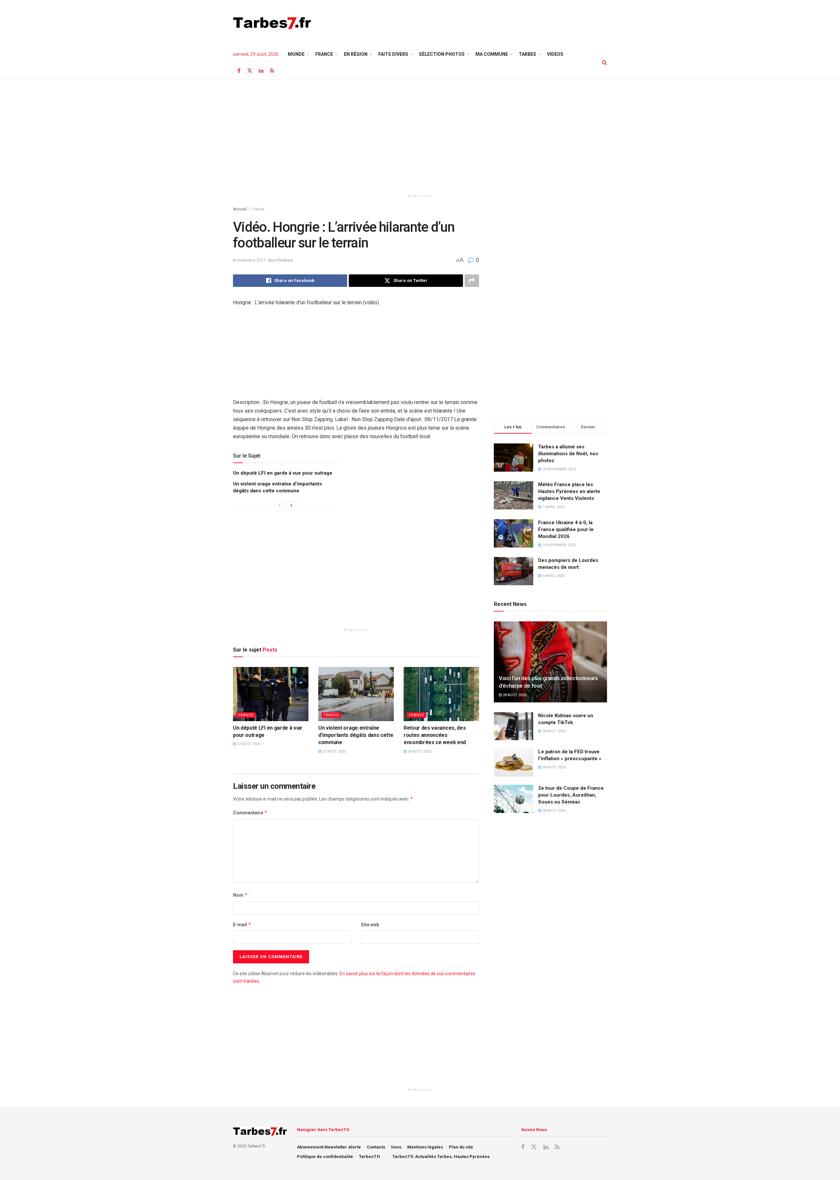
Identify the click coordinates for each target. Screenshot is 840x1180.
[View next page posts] (291, 505)
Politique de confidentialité (325, 1156)
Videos (555, 54)
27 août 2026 (248, 744)
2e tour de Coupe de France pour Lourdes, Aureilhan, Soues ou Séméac (571, 795)
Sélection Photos (442, 54)
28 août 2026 (514, 695)
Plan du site (461, 1147)
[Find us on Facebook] (239, 70)
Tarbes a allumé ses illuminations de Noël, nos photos (568, 453)
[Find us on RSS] (272, 70)
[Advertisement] (487, 22)
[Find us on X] (249, 70)
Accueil (240, 209)
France (324, 54)
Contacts (376, 1147)
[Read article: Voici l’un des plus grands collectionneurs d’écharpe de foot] (550, 661)
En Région (356, 54)
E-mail (242, 924)
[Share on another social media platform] (472, 280)
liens (396, 1147)
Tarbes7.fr (370, 1156)
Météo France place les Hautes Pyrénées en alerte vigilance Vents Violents (569, 491)
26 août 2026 (419, 751)
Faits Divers (393, 54)
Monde (296, 54)
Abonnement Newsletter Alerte (329, 1147)
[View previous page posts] (279, 505)
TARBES (527, 54)
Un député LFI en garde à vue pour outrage (282, 473)
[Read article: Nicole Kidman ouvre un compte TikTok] (513, 726)
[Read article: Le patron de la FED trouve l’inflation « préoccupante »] (513, 762)
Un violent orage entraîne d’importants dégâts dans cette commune (355, 735)
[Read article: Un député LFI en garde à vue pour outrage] (270, 694)
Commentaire (250, 812)
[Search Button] (604, 62)
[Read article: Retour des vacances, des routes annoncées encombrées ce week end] (441, 694)
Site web (370, 924)
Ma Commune (491, 54)
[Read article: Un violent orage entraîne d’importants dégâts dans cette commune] (356, 694)
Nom (240, 895)
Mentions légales (425, 1147)
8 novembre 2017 (249, 260)
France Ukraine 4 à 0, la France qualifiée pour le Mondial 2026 (566, 529)
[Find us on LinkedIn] (261, 70)
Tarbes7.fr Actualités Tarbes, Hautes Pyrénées (441, 1156)
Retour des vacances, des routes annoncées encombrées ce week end (435, 735)
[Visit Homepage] (272, 23)
